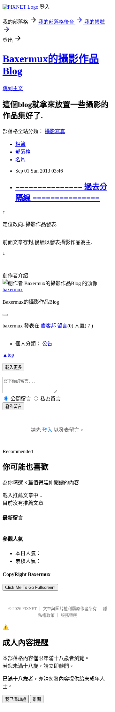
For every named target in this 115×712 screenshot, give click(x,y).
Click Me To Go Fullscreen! (30, 587)
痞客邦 (48, 325)
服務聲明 (69, 615)
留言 (62, 325)
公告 (47, 343)
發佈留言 (13, 406)
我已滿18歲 (15, 699)
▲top (8, 355)
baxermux (13, 289)
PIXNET (29, 608)
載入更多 (13, 367)
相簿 (20, 144)
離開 (37, 699)
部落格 (23, 152)
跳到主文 (13, 88)
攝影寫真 (55, 131)
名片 (20, 159)
